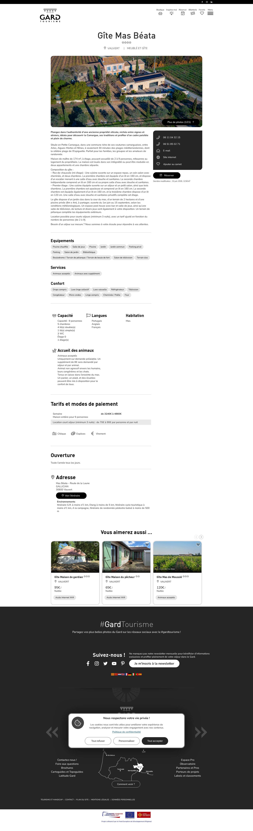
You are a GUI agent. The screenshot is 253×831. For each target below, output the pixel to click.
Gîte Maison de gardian (69, 577)
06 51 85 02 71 (171, 144)
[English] (123, 674)
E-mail (166, 150)
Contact (69, 799)
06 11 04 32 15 (171, 137)
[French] (126, 674)
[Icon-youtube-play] (114, 663)
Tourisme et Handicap (52, 799)
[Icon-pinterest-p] (122, 663)
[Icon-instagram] (96, 663)
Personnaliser (126, 740)
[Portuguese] (136, 674)
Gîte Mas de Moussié (170, 577)
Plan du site (82, 799)
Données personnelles (123, 799)
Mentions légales (100, 799)
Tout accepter (155, 740)
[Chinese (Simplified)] (116, 674)
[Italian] (133, 674)
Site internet (169, 157)
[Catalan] (113, 674)
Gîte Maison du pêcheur (120, 577)
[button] (196, 537)
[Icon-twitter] (105, 663)
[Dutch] (119, 674)
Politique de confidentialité (126, 731)
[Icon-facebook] (88, 663)
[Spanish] (140, 674)
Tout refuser (98, 740)
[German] (130, 674)
